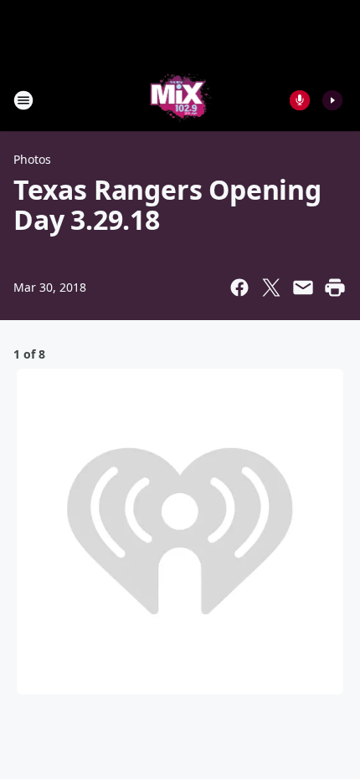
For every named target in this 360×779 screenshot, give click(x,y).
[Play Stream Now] (332, 100)
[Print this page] (335, 287)
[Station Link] (180, 100)
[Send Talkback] (300, 100)
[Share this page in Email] (303, 287)
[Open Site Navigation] (23, 100)
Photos (32, 159)
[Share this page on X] (271, 287)
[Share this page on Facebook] (239, 287)
